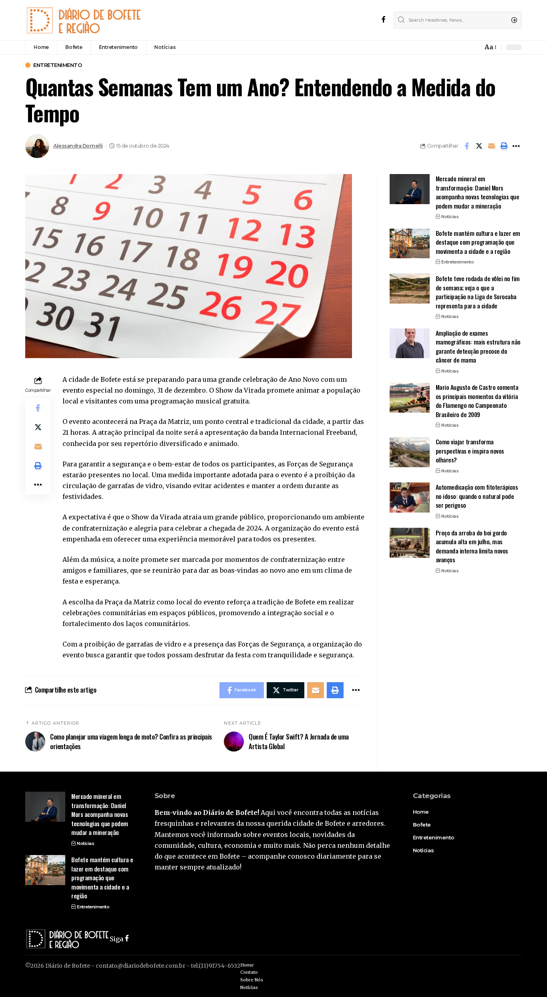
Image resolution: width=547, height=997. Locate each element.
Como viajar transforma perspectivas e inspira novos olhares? (470, 450)
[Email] (491, 146)
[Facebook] (384, 20)
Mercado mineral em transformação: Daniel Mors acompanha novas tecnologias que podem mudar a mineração (477, 192)
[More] (516, 146)
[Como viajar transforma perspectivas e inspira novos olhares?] (410, 452)
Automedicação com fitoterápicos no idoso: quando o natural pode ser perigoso (477, 495)
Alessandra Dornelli (78, 146)
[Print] (503, 146)
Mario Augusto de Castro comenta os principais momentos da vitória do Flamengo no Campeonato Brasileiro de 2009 (477, 401)
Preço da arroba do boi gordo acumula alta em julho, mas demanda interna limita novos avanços (472, 546)
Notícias (450, 216)
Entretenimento (57, 65)
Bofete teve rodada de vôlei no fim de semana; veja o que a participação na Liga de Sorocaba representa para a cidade (478, 292)
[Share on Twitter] (479, 146)
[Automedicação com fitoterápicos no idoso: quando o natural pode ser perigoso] (410, 497)
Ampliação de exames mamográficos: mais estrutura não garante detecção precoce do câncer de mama (478, 346)
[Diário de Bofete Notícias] (83, 20)
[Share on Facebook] (466, 146)
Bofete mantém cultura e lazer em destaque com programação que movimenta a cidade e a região (478, 241)
